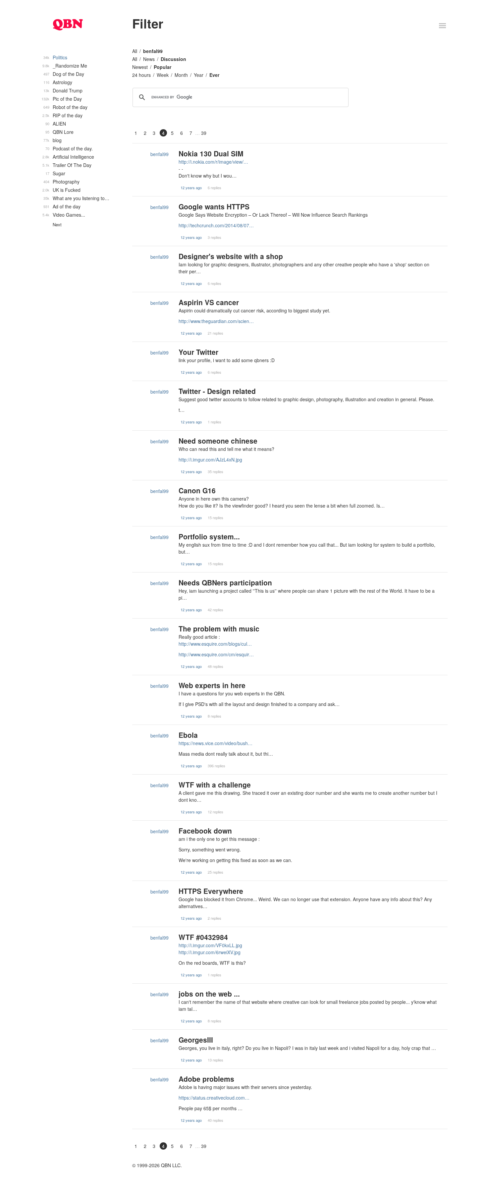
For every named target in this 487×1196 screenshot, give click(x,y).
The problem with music (219, 628)
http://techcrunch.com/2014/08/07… (216, 225)
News (149, 59)
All (134, 51)
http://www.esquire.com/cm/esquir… (216, 654)
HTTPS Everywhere (211, 891)
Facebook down (205, 831)
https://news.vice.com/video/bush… (215, 743)
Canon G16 (197, 490)
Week (163, 75)
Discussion (173, 59)
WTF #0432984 (203, 937)
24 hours (141, 75)
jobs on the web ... (209, 994)
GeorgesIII (196, 1040)
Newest (140, 67)
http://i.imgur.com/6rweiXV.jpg (210, 952)
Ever (214, 75)
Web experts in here (212, 685)
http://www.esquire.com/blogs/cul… (215, 643)
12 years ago (191, 187)
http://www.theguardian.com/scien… (216, 321)
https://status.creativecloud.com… (214, 1097)
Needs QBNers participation (225, 582)
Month (181, 75)
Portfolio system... (209, 536)
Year (198, 75)
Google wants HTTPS (214, 206)
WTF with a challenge (215, 784)
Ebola (188, 735)
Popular (162, 67)
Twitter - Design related (217, 391)
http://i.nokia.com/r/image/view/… (213, 161)
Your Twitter (198, 352)
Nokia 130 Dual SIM (211, 153)
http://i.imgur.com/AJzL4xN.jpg (210, 459)
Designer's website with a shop (231, 256)
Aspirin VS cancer (209, 302)
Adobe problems (206, 1079)
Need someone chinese (218, 441)
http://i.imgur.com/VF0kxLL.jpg (210, 945)
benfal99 (153, 51)
